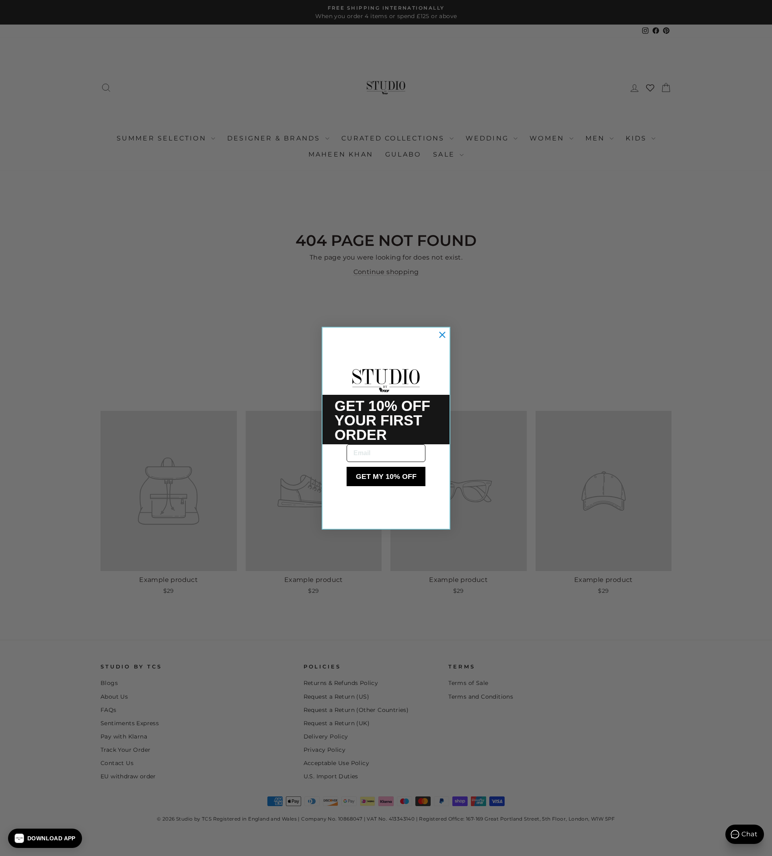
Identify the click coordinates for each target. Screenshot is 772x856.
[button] (45, 838)
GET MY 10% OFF (386, 476)
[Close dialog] (442, 334)
